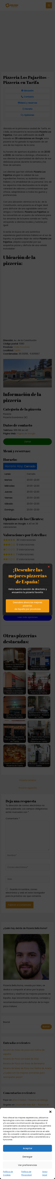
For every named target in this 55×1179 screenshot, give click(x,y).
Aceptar (27, 1148)
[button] (50, 1111)
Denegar (27, 1156)
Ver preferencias (27, 1165)
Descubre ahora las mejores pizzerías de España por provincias (27, 606)
